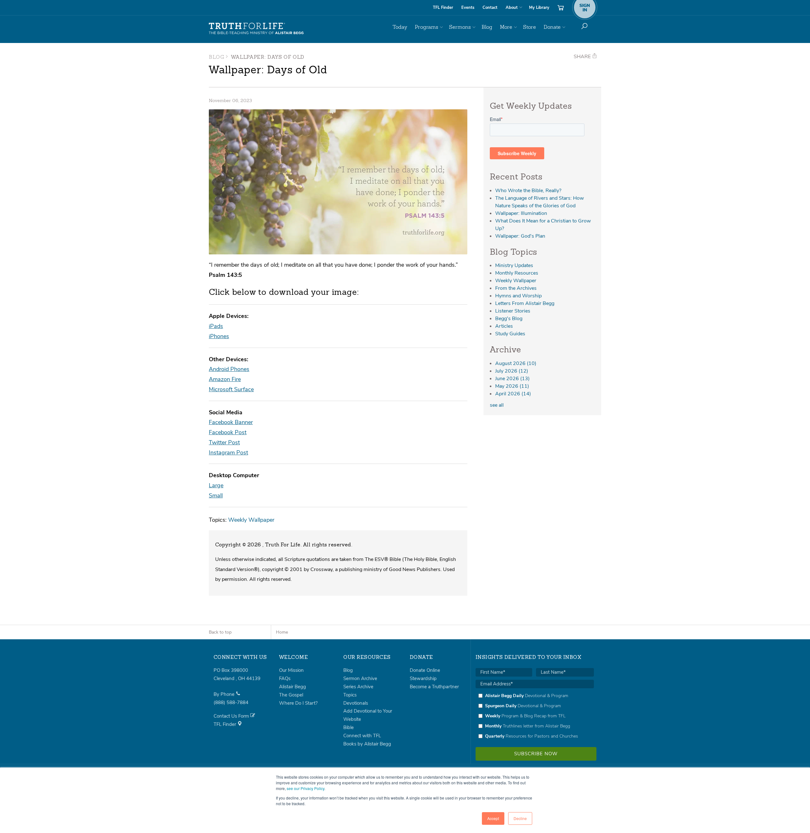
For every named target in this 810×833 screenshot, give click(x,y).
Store (529, 27)
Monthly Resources (516, 273)
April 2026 (513, 393)
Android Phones (229, 369)
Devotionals (355, 703)
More (506, 27)
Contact (490, 7)
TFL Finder (443, 7)
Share (583, 56)
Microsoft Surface (231, 389)
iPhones (219, 336)
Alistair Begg (292, 687)
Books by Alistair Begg (367, 744)
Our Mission (291, 670)
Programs (426, 27)
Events (467, 7)
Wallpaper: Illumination (521, 213)
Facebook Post (227, 432)
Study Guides (510, 333)
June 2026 (512, 378)
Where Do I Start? (298, 703)
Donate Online (425, 670)
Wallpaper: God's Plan (520, 236)
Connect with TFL (362, 736)
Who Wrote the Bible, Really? (528, 190)
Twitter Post (224, 442)
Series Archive (358, 687)
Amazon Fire (225, 379)
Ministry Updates (514, 265)
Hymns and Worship (518, 295)
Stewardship (423, 678)
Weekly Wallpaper (251, 520)
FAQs (284, 678)
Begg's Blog (508, 318)
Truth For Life (256, 29)
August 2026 (515, 363)
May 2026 (512, 386)
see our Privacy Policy (305, 788)
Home (282, 632)
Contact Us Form (232, 716)
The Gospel (291, 695)
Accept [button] (493, 818)
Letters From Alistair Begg (524, 303)
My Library (539, 7)
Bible (348, 727)
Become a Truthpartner (434, 687)
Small (216, 495)
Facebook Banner (231, 422)
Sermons (460, 27)
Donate (552, 27)
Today (400, 27)
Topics (350, 695)
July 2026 (511, 371)
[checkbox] (535, 715)
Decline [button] (520, 818)
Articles (504, 326)
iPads (216, 326)
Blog (487, 27)
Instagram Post (228, 452)
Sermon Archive (360, 678)
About (512, 7)
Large (216, 485)
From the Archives (516, 288)
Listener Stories (512, 310)
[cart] (561, 7)
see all (497, 405)
